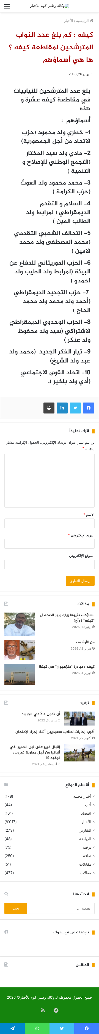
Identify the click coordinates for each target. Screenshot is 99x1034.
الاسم (89, 514)
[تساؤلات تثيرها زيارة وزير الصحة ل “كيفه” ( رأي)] (19, 624)
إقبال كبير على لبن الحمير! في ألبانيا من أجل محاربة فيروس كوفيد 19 (35, 752)
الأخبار (68, 20)
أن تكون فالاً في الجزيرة (41, 714)
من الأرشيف (85, 642)
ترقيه (87, 847)
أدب (88, 805)
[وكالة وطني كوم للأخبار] (49, 6)
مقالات (85, 873)
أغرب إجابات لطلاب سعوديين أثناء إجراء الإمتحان (55, 732)
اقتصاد (86, 813)
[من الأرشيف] (19, 650)
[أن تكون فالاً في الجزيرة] (79, 719)
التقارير (85, 830)
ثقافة (87, 856)
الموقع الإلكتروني (82, 555)
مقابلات (85, 864)
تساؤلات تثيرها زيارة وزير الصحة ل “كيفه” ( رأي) (67, 618)
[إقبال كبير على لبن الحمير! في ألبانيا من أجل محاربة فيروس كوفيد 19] (79, 752)
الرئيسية (83, 20)
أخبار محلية (82, 796)
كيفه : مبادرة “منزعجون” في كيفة (67, 667)
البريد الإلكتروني (81, 535)
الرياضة (85, 839)
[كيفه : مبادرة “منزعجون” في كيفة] (19, 674)
